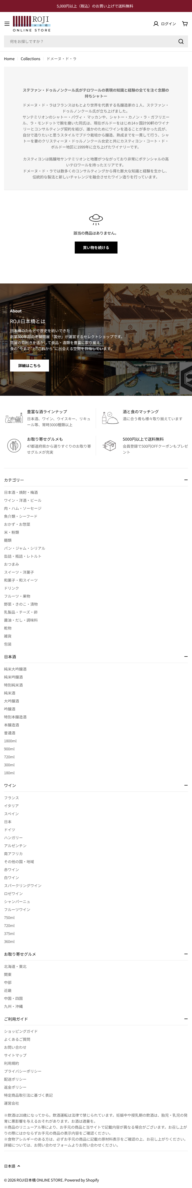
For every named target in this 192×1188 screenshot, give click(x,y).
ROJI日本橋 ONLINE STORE (39, 1180)
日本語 (9, 1166)
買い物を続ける (96, 247)
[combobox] (96, 41)
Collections (30, 58)
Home (9, 58)
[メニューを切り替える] (7, 24)
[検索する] (181, 41)
